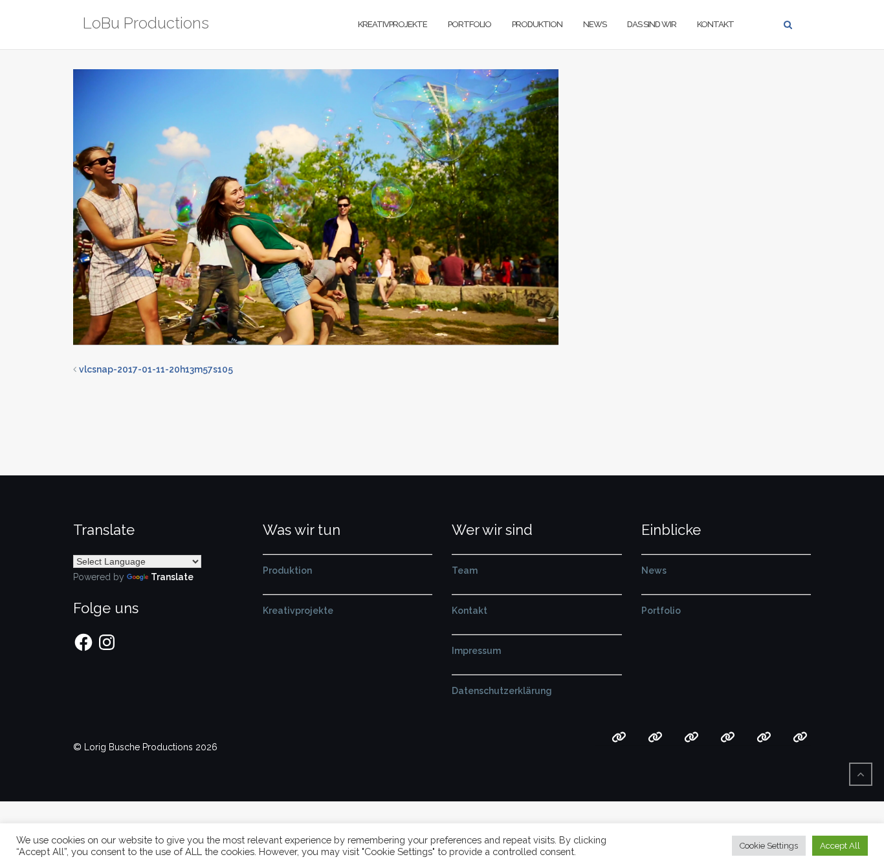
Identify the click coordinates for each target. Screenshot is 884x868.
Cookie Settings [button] (769, 846)
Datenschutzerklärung (502, 691)
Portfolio (469, 24)
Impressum (476, 651)
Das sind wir (651, 24)
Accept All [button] (840, 846)
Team (465, 570)
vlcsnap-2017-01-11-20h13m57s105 (156, 369)
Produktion (537, 24)
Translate (172, 577)
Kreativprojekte (392, 24)
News (594, 24)
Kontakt (715, 24)
